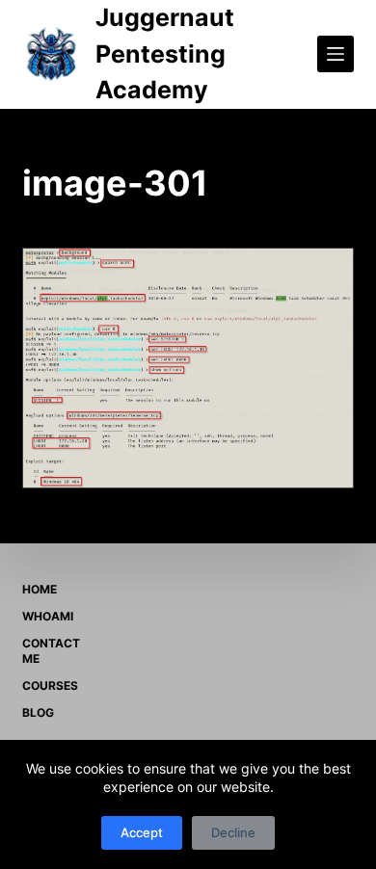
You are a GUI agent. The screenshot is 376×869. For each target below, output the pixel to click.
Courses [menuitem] (50, 685)
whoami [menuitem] (47, 616)
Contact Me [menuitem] (51, 651)
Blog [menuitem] (38, 712)
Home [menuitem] (39, 589)
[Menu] (335, 54)
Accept (142, 832)
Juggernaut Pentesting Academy (164, 53)
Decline (233, 832)
